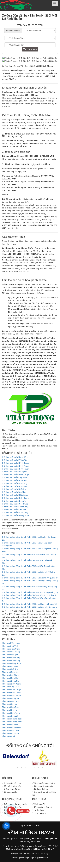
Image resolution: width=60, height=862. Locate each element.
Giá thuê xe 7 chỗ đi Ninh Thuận (15, 475)
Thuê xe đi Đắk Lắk (10, 716)
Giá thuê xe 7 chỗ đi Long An (14, 501)
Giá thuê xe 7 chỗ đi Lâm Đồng (15, 457)
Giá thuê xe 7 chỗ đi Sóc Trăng (15, 504)
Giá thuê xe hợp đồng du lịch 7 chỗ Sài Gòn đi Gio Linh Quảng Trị (29, 595)
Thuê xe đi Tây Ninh (10, 687)
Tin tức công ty (39, 813)
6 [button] (38, 767)
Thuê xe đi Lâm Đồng (11, 701)
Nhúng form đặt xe (11, 789)
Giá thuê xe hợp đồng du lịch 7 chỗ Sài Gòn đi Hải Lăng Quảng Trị (30, 592)
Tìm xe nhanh (30, 49)
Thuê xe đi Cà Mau (10, 666)
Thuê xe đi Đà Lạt (9, 704)
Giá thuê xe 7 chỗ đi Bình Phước (15, 466)
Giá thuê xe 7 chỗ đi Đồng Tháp (15, 515)
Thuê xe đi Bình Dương (11, 684)
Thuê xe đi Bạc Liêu (10, 672)
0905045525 (23, 811)
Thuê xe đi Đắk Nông (11, 713)
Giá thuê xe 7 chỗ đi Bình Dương (15, 463)
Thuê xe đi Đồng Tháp (11, 663)
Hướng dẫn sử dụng (12, 783)
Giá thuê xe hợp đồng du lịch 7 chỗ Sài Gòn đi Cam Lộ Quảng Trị (29, 604)
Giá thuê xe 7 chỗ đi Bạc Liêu (14, 486)
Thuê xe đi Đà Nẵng (10, 733)
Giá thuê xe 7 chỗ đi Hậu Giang (15, 495)
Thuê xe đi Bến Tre (10, 669)
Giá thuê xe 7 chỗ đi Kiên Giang (15, 498)
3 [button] (25, 767)
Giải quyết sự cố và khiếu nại (44, 793)
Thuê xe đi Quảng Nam (12, 722)
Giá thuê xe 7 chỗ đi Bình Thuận (15, 469)
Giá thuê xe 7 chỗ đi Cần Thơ (14, 480)
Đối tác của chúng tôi (42, 807)
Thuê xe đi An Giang (10, 675)
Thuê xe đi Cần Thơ (10, 678)
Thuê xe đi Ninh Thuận (11, 690)
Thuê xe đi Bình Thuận (11, 692)
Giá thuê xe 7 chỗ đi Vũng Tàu (14, 460)
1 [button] (17, 767)
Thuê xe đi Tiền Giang (11, 649)
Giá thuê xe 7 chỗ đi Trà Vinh (14, 510)
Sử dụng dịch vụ (40, 789)
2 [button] (21, 767)
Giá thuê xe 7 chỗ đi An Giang (14, 483)
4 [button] (30, 767)
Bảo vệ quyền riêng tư (43, 786)
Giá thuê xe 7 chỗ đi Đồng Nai (14, 472)
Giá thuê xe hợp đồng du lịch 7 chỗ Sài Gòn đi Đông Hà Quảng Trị (29, 607)
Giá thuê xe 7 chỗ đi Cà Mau (14, 492)
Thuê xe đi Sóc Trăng (11, 652)
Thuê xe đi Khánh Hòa (11, 727)
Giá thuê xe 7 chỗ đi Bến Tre (14, 489)
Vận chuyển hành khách (44, 783)
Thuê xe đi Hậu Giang (11, 660)
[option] (16, 756)
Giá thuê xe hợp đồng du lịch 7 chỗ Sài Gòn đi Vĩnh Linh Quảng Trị (30, 578)
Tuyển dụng (38, 810)
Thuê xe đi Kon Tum (10, 707)
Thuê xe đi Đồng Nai (10, 681)
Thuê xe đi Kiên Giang (11, 657)
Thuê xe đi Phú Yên (10, 724)
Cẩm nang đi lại (10, 792)
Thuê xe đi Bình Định (10, 730)
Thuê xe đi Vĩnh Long (11, 643)
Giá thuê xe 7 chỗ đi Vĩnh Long (15, 512)
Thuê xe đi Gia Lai (9, 710)
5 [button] (34, 767)
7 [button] (42, 767)
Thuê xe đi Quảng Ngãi (11, 719)
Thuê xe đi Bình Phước (11, 695)
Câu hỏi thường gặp (12, 786)
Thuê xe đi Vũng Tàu (10, 698)
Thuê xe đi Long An (10, 655)
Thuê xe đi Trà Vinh (10, 646)
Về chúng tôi (39, 804)
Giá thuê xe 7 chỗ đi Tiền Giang (15, 507)
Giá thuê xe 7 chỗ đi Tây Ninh (14, 477)
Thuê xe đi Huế (8, 736)
